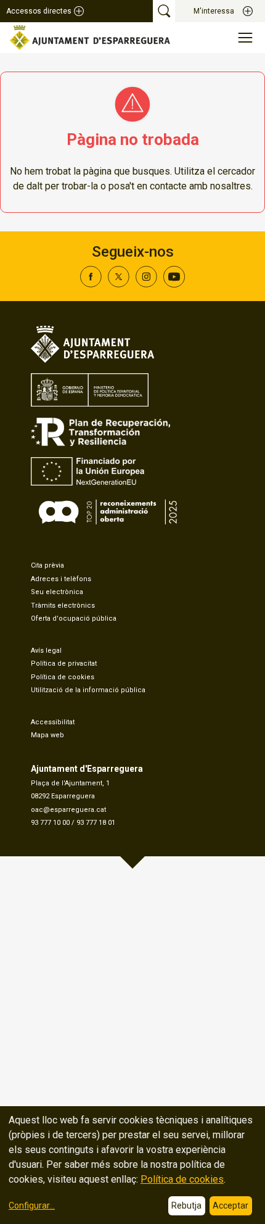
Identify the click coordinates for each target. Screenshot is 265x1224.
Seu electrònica (57, 592)
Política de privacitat (64, 664)
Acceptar (230, 1205)
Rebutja (186, 1205)
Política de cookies (62, 677)
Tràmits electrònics (63, 606)
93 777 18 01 (95, 823)
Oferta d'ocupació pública (73, 618)
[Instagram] (146, 284)
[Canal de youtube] (174, 284)
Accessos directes (38, 11)
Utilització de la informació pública (88, 690)
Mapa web (47, 735)
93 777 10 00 (50, 823)
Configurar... (32, 1205)
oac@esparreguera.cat (68, 810)
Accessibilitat (53, 722)
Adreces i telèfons (61, 579)
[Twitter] (118, 284)
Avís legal (46, 651)
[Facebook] (91, 284)
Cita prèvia (47, 565)
